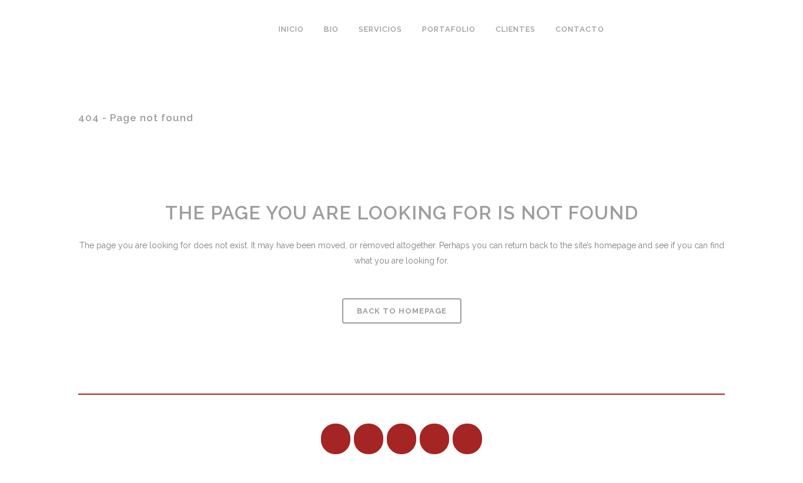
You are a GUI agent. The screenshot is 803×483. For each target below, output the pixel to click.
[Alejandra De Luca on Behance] (335, 439)
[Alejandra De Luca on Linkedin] (401, 439)
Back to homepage (402, 311)
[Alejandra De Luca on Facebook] (368, 439)
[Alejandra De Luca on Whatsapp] (669, 29)
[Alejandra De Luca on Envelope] (638, 29)
